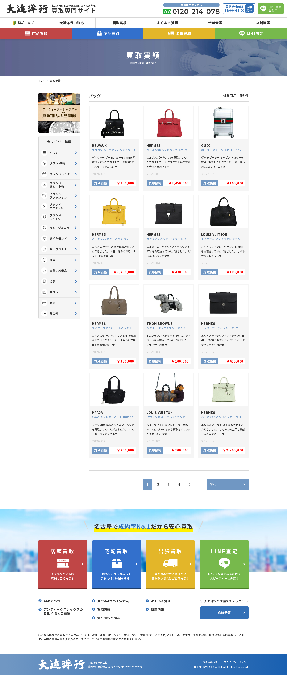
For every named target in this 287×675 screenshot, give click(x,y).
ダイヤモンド (58, 238)
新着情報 (215, 22)
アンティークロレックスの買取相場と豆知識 (63, 611)
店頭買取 (40, 33)
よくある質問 (167, 22)
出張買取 (183, 33)
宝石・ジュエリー (61, 228)
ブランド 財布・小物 (57, 185)
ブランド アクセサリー (58, 206)
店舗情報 (263, 22)
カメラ (54, 292)
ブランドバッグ (60, 174)
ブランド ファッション (58, 195)
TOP (41, 80)
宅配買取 (112, 33)
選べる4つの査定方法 (113, 601)
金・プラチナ (58, 249)
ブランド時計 (58, 163)
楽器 (52, 303)
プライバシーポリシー (236, 662)
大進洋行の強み (71, 22)
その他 (54, 313)
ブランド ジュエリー (57, 217)
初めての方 (26, 22)
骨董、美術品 (58, 271)
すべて (54, 153)
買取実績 (120, 22)
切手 (52, 281)
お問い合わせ (210, 662)
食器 (52, 260)
